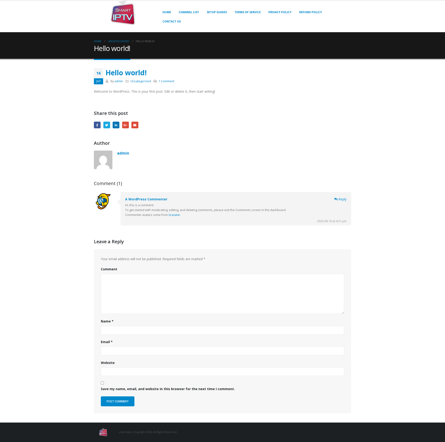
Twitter (106, 125)
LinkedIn (116, 125)
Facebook (97, 125)
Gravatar (174, 215)
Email (134, 125)
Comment (109, 269)
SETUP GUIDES (217, 12)
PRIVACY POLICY (280, 12)
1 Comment (166, 81)
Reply (341, 199)
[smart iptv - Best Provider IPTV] (123, 13)
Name (107, 321)
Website (108, 362)
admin (118, 81)
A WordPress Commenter (146, 199)
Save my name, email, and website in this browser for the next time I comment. (168, 389)
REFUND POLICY (310, 12)
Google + (125, 125)
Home (166, 12)
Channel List (189, 12)
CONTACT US (171, 21)
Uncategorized (140, 81)
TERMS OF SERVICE (248, 12)
